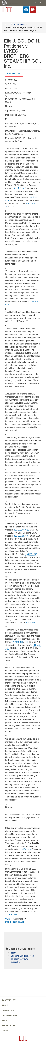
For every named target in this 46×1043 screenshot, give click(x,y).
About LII (6, 1005)
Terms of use (8, 1025)
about (13, 952)
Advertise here (9, 1015)
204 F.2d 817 (32, 622)
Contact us (8, 1010)
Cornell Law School (13, 3)
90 (26, 535)
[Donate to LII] (26, 9)
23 (28, 529)
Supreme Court (14, 73)
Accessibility (8, 1000)
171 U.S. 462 (17, 641)
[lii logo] (7, 9)
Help (4, 1020)
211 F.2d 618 (20, 188)
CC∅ (7, 918)
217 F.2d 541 (11, 914)
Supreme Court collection (22, 955)
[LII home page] (23, 1038)
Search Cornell (39, 3)
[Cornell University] (4, 3)
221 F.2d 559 (25, 849)
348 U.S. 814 (32, 203)
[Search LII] (33, 9)
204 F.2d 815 (31, 554)
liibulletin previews (19, 958)
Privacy (6, 1030)
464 (26, 641)
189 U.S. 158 (20, 529)
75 (6, 206)
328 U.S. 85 (19, 535)
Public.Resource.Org (14, 921)
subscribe (15, 961)
